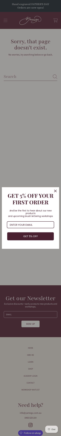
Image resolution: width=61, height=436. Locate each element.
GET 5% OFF (30, 236)
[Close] (55, 191)
